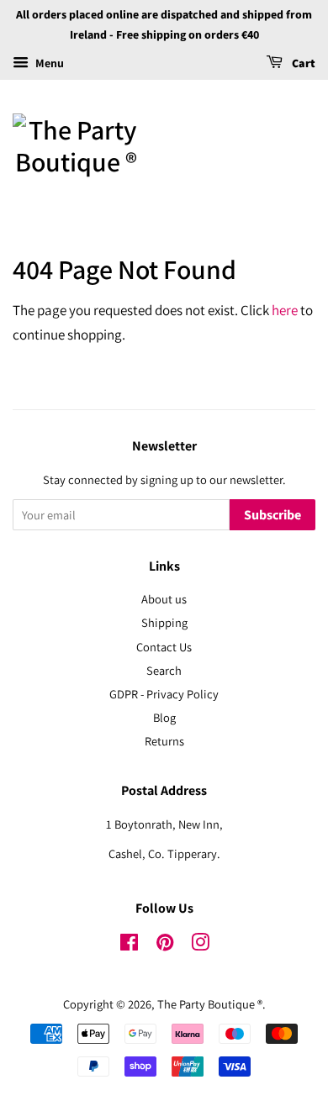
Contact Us (164, 647)
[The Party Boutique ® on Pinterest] (165, 945)
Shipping (164, 622)
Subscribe (272, 515)
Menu (48, 63)
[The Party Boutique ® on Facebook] (129, 945)
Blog (164, 717)
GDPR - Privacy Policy (164, 694)
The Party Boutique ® (209, 1004)
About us (164, 599)
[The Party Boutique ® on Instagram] (200, 945)
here (285, 310)
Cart (302, 63)
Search (164, 670)
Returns (164, 741)
